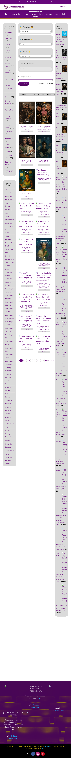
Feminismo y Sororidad (9, 375)
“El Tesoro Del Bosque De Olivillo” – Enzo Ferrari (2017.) (44, 304)
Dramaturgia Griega (9, 336)
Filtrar (24, 83)
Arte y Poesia (9, 220)
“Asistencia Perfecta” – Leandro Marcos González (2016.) (44, 328)
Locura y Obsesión (8, 408)
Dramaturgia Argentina (9, 297)
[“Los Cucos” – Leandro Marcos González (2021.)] (44, 170)
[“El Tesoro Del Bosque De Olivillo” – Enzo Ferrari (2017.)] (44, 295)
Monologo (9, 138)
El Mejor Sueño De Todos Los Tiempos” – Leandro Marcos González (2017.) (44, 285)
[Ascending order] (38, 94)
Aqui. (41, 698)
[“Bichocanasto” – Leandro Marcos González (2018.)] (27, 239)
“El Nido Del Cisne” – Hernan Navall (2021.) (27, 212)
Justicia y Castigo (8, 395)
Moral (7, 430)
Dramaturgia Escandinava (9, 316)
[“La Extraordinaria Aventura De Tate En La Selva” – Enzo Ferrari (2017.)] (27, 295)
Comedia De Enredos (9, 244)
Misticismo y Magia (9, 425)
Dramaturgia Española (9, 323)
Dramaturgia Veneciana (9, 362)
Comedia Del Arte (9, 251)
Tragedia (8, 32)
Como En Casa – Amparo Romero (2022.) (27, 195)
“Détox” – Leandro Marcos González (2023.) (26, 161)
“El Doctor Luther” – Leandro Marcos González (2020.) (44, 231)
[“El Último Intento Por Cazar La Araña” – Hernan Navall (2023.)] (44, 103)
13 (46, 360)
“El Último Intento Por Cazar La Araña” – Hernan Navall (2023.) (44, 128)
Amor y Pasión (7, 214)
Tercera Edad (9, 450)
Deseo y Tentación (8, 270)
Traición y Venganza (8, 455)
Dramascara (48, 746)
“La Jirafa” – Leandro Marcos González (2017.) (27, 282)
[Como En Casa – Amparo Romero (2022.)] (27, 170)
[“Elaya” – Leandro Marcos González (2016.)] (27, 336)
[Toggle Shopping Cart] (61, 6)
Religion (7, 440)
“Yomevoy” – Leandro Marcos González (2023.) (26, 128)
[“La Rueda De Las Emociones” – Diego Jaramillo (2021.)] (44, 203)
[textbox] (35, 31)
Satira (8, 51)
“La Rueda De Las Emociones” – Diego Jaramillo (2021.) (44, 213)
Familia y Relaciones (8, 369)
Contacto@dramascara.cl (57, 710)
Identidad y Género (9, 382)
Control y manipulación (9, 257)
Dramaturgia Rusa (9, 349)
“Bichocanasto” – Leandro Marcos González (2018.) (27, 249)
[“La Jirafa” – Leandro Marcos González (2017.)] (27, 273)
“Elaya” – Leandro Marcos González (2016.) (27, 346)
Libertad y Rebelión (8, 402)
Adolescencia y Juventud (9, 191)
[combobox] (35, 31)
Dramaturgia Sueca (9, 356)
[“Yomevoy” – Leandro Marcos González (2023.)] (27, 103)
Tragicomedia (10, 57)
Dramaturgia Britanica (9, 303)
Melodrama (9, 132)
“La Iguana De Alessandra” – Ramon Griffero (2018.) (44, 264)
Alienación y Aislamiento (9, 198)
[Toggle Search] (64, 6)
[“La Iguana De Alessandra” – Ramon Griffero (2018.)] (44, 239)
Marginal (8, 413)
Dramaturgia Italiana (9, 343)
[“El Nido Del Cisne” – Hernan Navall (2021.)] (27, 203)
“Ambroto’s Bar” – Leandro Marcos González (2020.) (27, 231)
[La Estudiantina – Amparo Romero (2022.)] (44, 136)
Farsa (8, 44)
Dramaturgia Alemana (9, 290)
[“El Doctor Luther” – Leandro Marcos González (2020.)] (44, 221)
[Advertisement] (61, 646)
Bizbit (43, 748)
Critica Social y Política (9, 264)
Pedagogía (9, 171)
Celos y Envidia (7, 231)
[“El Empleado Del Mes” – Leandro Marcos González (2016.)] (44, 336)
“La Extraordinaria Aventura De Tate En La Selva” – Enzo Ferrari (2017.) (27, 306)
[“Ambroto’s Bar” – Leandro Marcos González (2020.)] (27, 221)
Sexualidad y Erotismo (9, 445)
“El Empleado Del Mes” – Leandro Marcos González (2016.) (44, 348)
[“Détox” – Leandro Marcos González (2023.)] (27, 136)
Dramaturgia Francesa (9, 330)
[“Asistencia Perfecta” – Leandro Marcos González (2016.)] (44, 316)
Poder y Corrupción (8, 435)
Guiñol (7, 151)
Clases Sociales (8, 238)
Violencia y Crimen (8, 462)
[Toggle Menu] (67, 6)
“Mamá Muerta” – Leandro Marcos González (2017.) (27, 325)
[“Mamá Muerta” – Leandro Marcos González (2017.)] (27, 316)
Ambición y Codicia (9, 204)
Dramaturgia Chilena (9, 310)
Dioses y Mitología (8, 284)
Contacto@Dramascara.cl (45, 2)
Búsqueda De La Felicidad (9, 224)
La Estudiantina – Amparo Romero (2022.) (44, 161)
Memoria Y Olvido (8, 418)
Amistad (8, 209)
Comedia (8, 39)
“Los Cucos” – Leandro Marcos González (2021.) (44, 179)
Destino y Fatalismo (8, 277)
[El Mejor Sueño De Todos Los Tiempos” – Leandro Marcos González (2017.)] (44, 273)
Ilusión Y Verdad (8, 389)
